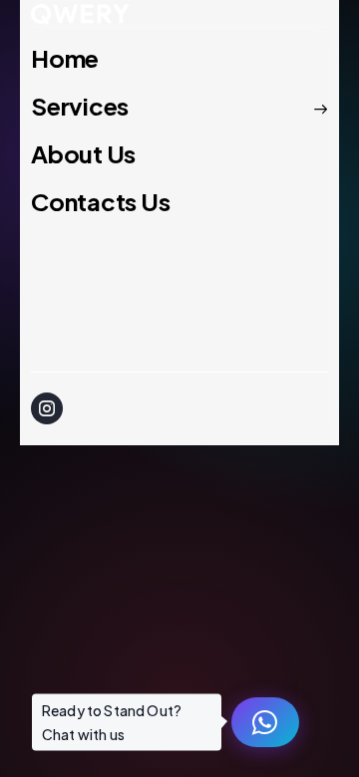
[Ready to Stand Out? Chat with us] (265, 722)
